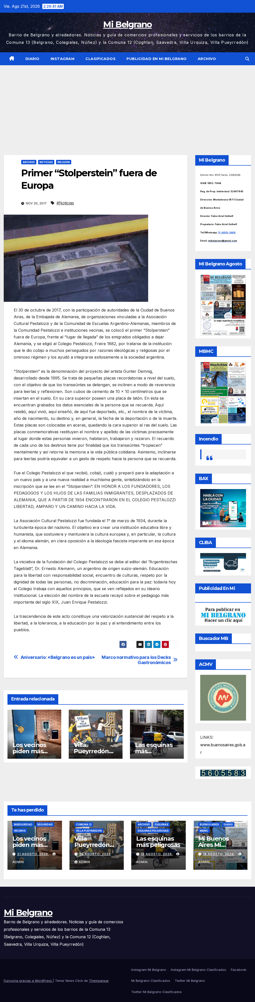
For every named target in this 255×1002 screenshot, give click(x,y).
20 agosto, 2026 (95, 854)
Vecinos (20, 830)
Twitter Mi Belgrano (190, 981)
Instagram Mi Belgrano (148, 970)
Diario (32, 59)
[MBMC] (223, 392)
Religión (64, 162)
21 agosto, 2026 (33, 854)
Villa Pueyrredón (89, 830)
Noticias (46, 162)
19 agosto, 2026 (157, 854)
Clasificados (100, 59)
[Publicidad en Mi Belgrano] (223, 614)
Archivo (207, 59)
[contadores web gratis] (223, 772)
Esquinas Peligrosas (153, 830)
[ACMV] (223, 697)
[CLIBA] (223, 562)
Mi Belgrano (127, 24)
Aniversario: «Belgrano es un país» (58, 657)
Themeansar (99, 981)
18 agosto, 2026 (219, 854)
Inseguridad (23, 824)
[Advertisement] (127, 102)
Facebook (238, 970)
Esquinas (161, 824)
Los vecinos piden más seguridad (29, 751)
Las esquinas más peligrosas (158, 841)
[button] (247, 58)
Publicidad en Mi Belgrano (157, 59)
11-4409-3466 (227, 232)
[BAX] (223, 507)
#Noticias (65, 202)
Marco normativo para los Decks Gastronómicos (136, 660)
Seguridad (45, 824)
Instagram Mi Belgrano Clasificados (198, 970)
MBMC (204, 830)
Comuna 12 (84, 824)
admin (84, 862)
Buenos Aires (209, 824)
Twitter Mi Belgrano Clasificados (156, 992)
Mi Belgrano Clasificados (150, 981)
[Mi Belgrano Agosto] (223, 304)
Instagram (63, 59)
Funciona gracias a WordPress (28, 981)
